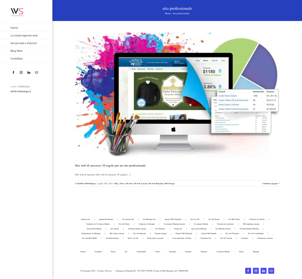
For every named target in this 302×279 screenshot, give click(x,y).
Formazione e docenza (265, 238)
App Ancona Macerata (198, 228)
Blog (117, 183)
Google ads (178, 228)
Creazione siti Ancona (256, 219)
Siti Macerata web (149, 219)
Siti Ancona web (128, 219)
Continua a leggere (270, 183)
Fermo (241, 251)
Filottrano (172, 251)
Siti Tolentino (160, 228)
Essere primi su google (155, 238)
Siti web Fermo (124, 224)
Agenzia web (85, 219)
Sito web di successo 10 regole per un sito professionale (110, 165)
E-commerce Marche (201, 224)
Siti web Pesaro (214, 219)
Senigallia (98, 251)
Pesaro (113, 251)
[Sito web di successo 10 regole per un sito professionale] (177, 95)
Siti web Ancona (140, 183)
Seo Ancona (114, 228)
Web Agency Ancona (117, 233)
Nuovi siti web (133, 238)
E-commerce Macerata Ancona (174, 224)
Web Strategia (167, 270)
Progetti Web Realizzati (184, 233)
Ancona (82, 251)
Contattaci (244, 238)
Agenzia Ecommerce (106, 219)
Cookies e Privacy (104, 270)
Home (168, 13)
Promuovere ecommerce (225, 224)
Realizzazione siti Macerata (91, 233)
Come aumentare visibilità (181, 238)
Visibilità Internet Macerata (249, 228)
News (122, 183)
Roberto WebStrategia (87, 183)
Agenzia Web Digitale (208, 233)
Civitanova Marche (223, 251)
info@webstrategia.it (20, 91)
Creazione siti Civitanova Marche (98, 224)
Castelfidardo (141, 251)
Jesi (126, 251)
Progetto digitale (161, 233)
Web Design (169, 183)
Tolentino (204, 251)
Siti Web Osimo (234, 219)
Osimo (157, 251)
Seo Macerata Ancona (223, 228)
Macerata (256, 251)
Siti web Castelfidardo (256, 233)
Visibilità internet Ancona (137, 228)
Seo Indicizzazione (112, 238)
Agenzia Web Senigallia (173, 219)
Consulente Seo (205, 238)
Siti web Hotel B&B (89, 238)
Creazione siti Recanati (147, 224)
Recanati (188, 251)
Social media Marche (94, 228)
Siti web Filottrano (232, 233)
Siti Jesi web (194, 219)
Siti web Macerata (155, 183)
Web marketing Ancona (251, 224)
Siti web (129, 183)
